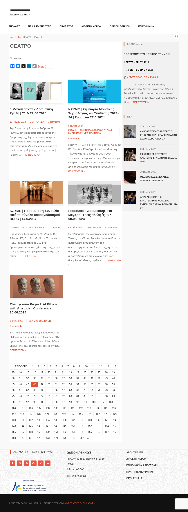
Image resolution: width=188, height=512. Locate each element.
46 (20, 384)
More (41, 66)
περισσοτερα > (32, 155)
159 (39, 432)
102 (102, 402)
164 (81, 432)
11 (93, 366)
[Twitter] (41, 463)
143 (14, 426)
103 (111, 402)
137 (73, 420)
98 (70, 402)
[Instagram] (19, 463)
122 (55, 414)
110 (64, 408)
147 (48, 426)
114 (97, 408)
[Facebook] (12, 463)
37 (63, 378)
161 (56, 432)
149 (64, 426)
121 (47, 414)
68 (70, 390)
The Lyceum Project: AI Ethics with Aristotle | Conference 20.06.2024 (33, 308)
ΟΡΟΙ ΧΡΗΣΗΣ (134, 478)
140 (98, 420)
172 (39, 438)
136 (64, 420)
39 (77, 378)
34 (42, 378)
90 (13, 402)
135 (56, 420)
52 (63, 384)
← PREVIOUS (20, 366)
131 (22, 420)
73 (106, 390)
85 (85, 396)
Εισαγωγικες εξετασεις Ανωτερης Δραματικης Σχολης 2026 (158, 158)
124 (72, 414)
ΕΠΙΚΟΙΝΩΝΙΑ (146, 26)
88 (106, 396)
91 (20, 402)
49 (42, 384)
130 (14, 420)
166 (98, 432)
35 (49, 378)
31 (20, 378)
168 (115, 432)
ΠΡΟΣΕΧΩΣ (66, 26)
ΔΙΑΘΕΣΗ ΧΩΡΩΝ (91, 26)
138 (81, 420)
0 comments (54, 122)
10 (86, 366)
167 (107, 432)
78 (34, 396)
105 (22, 408)
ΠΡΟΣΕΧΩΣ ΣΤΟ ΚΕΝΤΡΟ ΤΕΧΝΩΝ (147, 54)
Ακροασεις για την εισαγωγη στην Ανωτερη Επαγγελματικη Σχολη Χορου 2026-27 (158, 135)
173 (48, 438)
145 (31, 426)
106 (31, 408)
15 (13, 372)
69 (77, 390)
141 (107, 420)
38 (70, 378)
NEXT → (84, 438)
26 (92, 372)
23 (70, 372)
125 (81, 414)
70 (85, 390)
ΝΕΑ (19, 37)
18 (34, 372)
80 (49, 396)
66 (56, 390)
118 (22, 414)
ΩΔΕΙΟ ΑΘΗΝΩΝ (42, 321)
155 (115, 426)
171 (31, 438)
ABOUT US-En (134, 452)
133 (39, 420)
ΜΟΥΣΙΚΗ (33, 227)
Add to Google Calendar (142, 77)
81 (56, 396)
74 (113, 390)
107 (39, 408)
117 (14, 414)
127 (98, 414)
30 (13, 378)
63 (34, 390)
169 (14, 438)
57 (99, 384)
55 (85, 384)
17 (27, 372)
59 (113, 384)
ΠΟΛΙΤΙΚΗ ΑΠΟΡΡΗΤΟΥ (139, 471)
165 (90, 432)
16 (20, 372)
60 (13, 390)
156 (14, 432)
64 (42, 390)
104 (14, 408)
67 (63, 390)
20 (49, 372)
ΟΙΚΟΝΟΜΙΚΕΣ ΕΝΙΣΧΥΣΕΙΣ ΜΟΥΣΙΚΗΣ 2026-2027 (154, 179)
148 (56, 426)
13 (107, 366)
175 (64, 438)
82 (63, 396)
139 (90, 420)
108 (48, 408)
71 (92, 390)
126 (89, 414)
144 (22, 426)
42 (99, 378)
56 (92, 384)
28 (106, 372)
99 (77, 402)
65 (49, 390)
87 (99, 396)
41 (92, 378)
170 (22, 438)
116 (114, 408)
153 (98, 426)
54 (77, 384)
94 (42, 402)
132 (31, 420)
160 (48, 432)
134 (48, 420)
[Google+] (33, 463)
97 (63, 402)
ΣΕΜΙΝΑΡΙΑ (95, 133)
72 (99, 390)
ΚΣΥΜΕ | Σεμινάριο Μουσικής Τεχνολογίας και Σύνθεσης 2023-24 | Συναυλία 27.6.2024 (93, 113)
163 (73, 432)
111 (72, 408)
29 (113, 372)
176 (73, 438)
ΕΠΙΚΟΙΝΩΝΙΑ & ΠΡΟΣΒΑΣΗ (142, 465)
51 (56, 384)
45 (13, 384)
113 (89, 408)
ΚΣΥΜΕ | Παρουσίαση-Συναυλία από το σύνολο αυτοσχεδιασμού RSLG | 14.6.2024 (35, 215)
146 (39, 426)
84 (77, 396)
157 (22, 432)
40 (85, 378)
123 (64, 414)
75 (13, 396)
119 (30, 414)
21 (56, 372)
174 (56, 438)
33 (34, 378)
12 (100, 366)
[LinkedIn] (47, 463)
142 (115, 420)
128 (106, 414)
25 (85, 372)
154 (107, 426)
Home (11, 37)
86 (92, 396)
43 (106, 378)
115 (105, 408)
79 (42, 396)
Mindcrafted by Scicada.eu (79, 503)
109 (56, 408)
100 (85, 402)
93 (34, 402)
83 (70, 396)
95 (49, 402)
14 (114, 366)
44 (113, 378)
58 (106, 384)
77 (27, 396)
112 (81, 408)
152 (90, 426)
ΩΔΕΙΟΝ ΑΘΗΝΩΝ (120, 26)
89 (113, 396)
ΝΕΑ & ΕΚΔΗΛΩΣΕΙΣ (40, 26)
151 (81, 426)
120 (39, 414)
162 (64, 432)
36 (56, 378)
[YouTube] (26, 463)
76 (20, 396)
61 (20, 390)
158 (31, 432)
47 (27, 384)
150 (73, 426)
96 (56, 402)
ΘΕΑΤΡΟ (34, 122)
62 (27, 390)
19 (42, 372)
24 (77, 372)
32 (27, 378)
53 (70, 384)
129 (115, 414)
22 (63, 372)
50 (49, 384)
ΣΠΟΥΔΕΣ (14, 26)
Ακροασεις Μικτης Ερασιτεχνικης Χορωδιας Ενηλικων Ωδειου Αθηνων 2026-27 (159, 202)
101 (94, 402)
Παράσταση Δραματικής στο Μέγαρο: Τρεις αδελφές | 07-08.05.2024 (90, 215)
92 (27, 402)
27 (99, 372)
